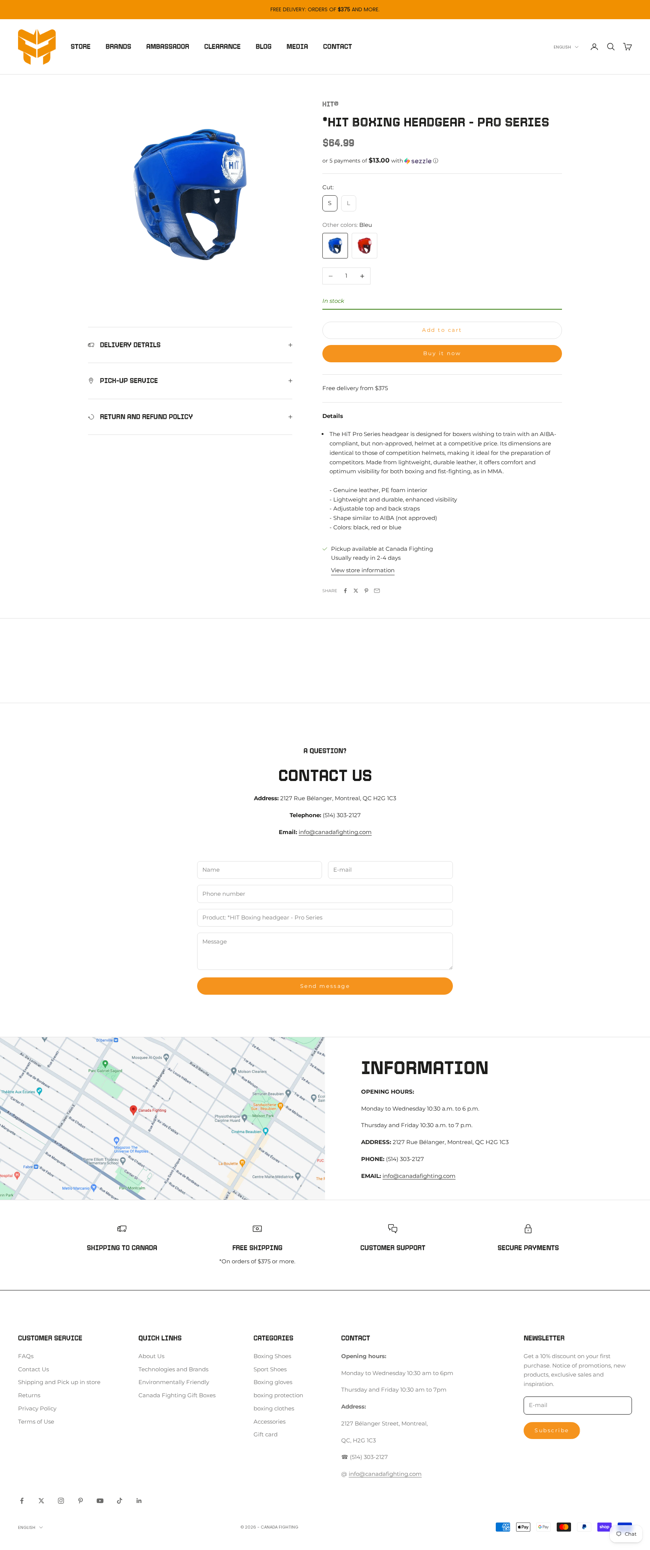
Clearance (222, 46)
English (562, 47)
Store (81, 46)
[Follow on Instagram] (61, 1500)
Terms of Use (36, 1421)
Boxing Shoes (272, 1356)
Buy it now (442, 353)
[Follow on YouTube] (100, 1500)
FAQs (25, 1356)
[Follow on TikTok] (119, 1500)
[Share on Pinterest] (366, 591)
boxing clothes (274, 1408)
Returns (29, 1395)
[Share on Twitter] (356, 591)
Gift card (266, 1434)
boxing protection (278, 1395)
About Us (151, 1356)
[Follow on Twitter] (41, 1500)
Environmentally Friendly (173, 1382)
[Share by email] (377, 591)
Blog (264, 46)
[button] (442, 160)
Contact (337, 46)
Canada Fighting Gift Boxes (177, 1395)
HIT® (330, 104)
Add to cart (442, 330)
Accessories (270, 1421)
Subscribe (552, 1430)
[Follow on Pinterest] (80, 1500)
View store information (363, 570)
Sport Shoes (270, 1369)
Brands (118, 46)
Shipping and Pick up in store (59, 1382)
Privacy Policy (37, 1408)
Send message (325, 986)
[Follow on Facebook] (22, 1500)
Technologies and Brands (173, 1369)
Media (297, 46)
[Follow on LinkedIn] (139, 1500)
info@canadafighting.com (335, 832)
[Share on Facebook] (345, 591)
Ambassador (167, 46)
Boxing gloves (273, 1382)
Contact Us (33, 1369)
